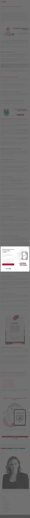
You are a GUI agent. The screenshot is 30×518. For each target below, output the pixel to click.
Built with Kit (8, 268)
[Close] (28, 247)
